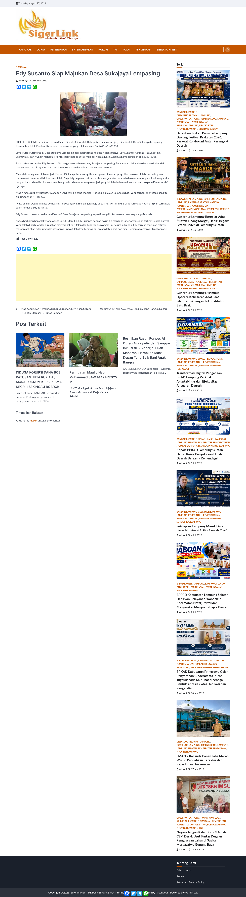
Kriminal (182, 821)
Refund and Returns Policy (190, 882)
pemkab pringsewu (206, 664)
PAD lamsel (183, 587)
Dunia (41, 49)
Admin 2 (183, 150)
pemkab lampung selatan (191, 209)
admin (21, 80)
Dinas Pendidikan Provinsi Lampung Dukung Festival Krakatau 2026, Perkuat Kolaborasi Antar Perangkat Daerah (202, 139)
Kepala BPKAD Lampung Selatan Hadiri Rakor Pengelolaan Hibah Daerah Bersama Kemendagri (200, 454)
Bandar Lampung (187, 112)
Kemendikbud (208, 119)
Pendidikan (143, 49)
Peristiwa (200, 824)
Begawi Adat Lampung (189, 199)
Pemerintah (58, 49)
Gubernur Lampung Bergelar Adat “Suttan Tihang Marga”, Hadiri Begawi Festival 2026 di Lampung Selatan (203, 221)
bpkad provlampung (210, 359)
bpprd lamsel (184, 584)
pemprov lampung (187, 125)
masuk (33, 420)
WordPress (190, 892)
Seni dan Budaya (208, 129)
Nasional (25, 49)
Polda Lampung (216, 824)
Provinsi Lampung (187, 129)
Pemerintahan (200, 122)
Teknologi (183, 369)
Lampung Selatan (198, 202)
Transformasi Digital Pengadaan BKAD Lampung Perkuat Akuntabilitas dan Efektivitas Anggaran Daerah (199, 379)
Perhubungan (185, 212)
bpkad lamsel (206, 439)
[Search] (227, 49)
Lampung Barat (186, 282)
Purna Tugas (220, 667)
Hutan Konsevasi (210, 818)
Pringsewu (183, 667)
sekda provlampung (189, 522)
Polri (126, 49)
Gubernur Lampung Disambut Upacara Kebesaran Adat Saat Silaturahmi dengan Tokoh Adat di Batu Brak (200, 299)
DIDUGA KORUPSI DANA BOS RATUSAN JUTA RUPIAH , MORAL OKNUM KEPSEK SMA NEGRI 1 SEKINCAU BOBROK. (39, 380)
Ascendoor (162, 892)
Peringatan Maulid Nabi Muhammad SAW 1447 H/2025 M (93, 377)
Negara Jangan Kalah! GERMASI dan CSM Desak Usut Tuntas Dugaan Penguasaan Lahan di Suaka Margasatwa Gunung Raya (202, 838)
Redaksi (181, 876)
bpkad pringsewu (187, 660)
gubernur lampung (188, 119)
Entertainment (82, 49)
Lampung (222, 119)
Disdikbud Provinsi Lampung (193, 115)
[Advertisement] (94, 277)
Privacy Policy (184, 870)
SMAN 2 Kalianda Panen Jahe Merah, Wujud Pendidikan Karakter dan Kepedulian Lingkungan (203, 760)
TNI (115, 49)
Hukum (103, 49)
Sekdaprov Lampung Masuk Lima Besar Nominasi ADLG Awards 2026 (202, 528)
